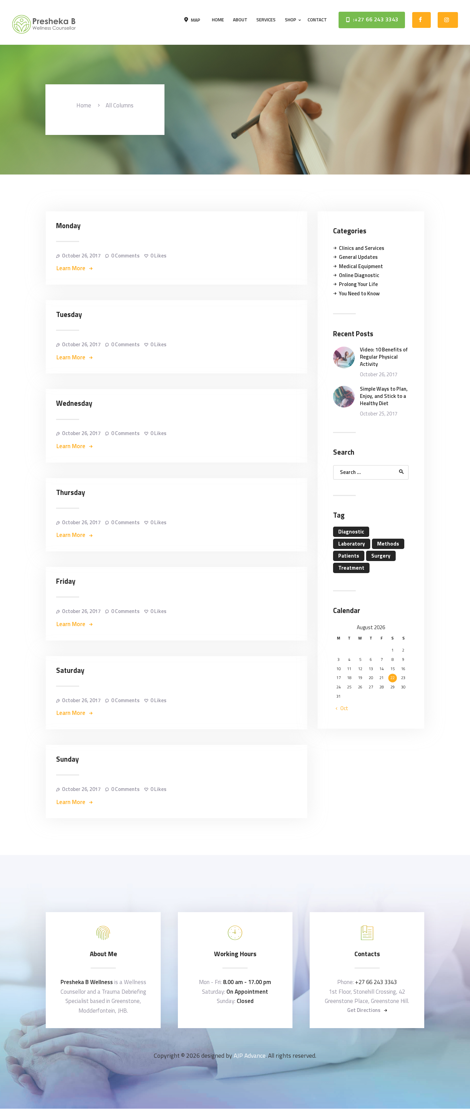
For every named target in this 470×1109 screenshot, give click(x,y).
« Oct (342, 708)
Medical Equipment (361, 266)
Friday (65, 581)
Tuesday (69, 314)
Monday (68, 226)
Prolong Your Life (358, 284)
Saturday (70, 670)
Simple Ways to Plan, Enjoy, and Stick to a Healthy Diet (384, 396)
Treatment (351, 568)
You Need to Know (359, 293)
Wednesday (74, 403)
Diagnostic (351, 532)
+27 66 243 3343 (376, 982)
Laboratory (351, 544)
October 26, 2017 (81, 256)
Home (83, 105)
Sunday (67, 759)
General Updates (358, 257)
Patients (348, 556)
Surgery (381, 556)
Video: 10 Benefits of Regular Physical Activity (384, 357)
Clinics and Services (361, 248)
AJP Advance (250, 1055)
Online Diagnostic (359, 275)
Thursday (70, 492)
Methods (388, 544)
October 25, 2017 (378, 414)
